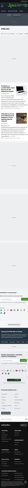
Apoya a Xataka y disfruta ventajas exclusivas (14, 382)
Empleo (3, 408)
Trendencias (4, 461)
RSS (21, 310)
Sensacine (16, 442)
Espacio (4, 397)
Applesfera (4, 437)
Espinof (16, 444)
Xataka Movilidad (18, 400)
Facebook (8, 310)
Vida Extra (16, 435)
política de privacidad (20, 302)
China (12, 33)
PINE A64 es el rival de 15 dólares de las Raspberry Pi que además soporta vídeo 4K (7, 117)
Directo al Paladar (6, 452)
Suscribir (24, 299)
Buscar (26, 419)
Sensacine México (18, 475)
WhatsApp (1, 310)
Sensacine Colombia (19, 477)
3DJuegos (16, 433)
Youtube (11, 310)
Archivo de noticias (14, 324)
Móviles (16, 397)
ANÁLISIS (3, 11)
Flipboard (24, 310)
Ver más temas (6, 413)
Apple (23, 342)
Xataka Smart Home (6, 439)
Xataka (14, 5)
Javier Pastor (8, 108)
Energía (3, 400)
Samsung (16, 402)
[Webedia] (24, 1)
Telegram (18, 310)
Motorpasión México (19, 479)
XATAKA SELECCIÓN (12, 11)
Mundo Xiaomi (5, 441)
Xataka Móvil (5, 435)
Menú (2, 6)
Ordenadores (5, 93)
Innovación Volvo (16, 14)
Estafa (20, 33)
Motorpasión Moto (18, 454)
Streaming (12, 342)
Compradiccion (5, 465)
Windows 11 (17, 408)
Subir (22, 425)
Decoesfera (4, 463)
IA (16, 33)
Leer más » (21, 106)
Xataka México (5, 473)
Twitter (4, 310)
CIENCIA (21, 11)
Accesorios (4, 123)
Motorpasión (17, 452)
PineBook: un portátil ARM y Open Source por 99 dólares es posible (8, 88)
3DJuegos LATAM (18, 473)
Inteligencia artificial (7, 405)
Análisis (18, 342)
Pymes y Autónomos (19, 463)
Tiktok (4, 313)
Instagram (14, 310)
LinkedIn (1, 313)
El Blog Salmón (17, 461)
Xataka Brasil (5, 475)
